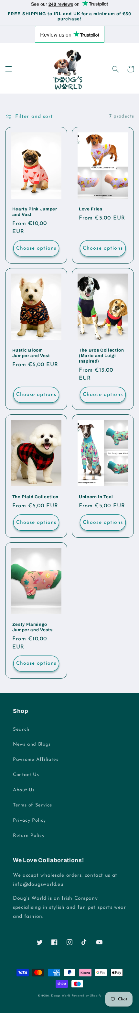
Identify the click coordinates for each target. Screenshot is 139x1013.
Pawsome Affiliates (35, 759)
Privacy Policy (29, 820)
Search (21, 729)
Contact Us (26, 774)
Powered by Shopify (86, 995)
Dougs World (60, 995)
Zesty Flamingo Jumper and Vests (32, 627)
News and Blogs (32, 744)
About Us (24, 790)
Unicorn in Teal (96, 496)
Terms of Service (32, 805)
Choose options (36, 248)
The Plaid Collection (35, 496)
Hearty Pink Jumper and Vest (34, 212)
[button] (8, 69)
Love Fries (90, 209)
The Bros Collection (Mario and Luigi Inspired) (101, 356)
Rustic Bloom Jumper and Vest (31, 353)
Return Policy (28, 835)
